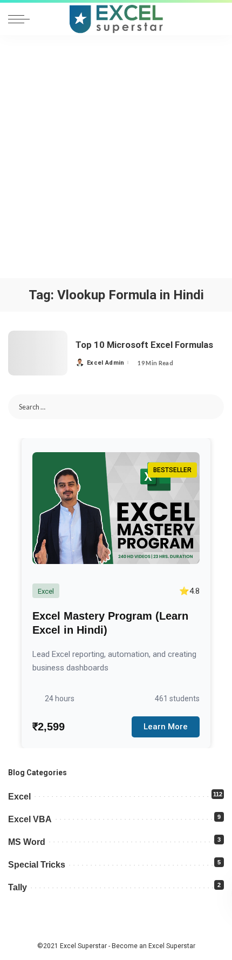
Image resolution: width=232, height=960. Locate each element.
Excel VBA (30, 819)
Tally (17, 887)
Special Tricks (36, 864)
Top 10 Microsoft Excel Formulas (144, 345)
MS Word (26, 842)
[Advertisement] (116, 157)
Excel (19, 796)
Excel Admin (106, 363)
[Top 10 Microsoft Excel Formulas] (37, 353)
